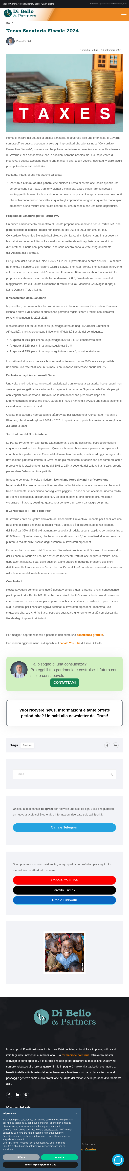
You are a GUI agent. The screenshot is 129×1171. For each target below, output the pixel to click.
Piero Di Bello (24, 41)
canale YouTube (70, 643)
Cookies (90, 1149)
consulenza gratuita (90, 634)
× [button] (76, 1113)
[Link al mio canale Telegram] (26, 1095)
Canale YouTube (64, 880)
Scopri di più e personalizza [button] (40, 1164)
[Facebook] (107, 745)
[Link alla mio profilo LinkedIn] (17, 1095)
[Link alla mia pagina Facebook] (9, 1095)
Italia (9, 23)
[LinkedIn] (116, 745)
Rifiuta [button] (21, 1157)
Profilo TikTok (64, 890)
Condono (27, 745)
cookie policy (51, 1129)
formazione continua (75, 1055)
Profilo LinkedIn (64, 900)
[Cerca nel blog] (111, 774)
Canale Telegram (64, 827)
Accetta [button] (59, 1157)
